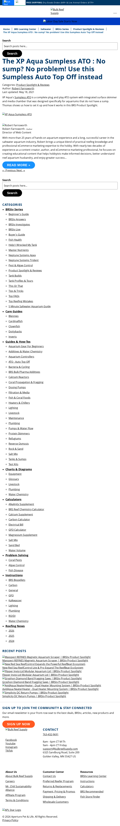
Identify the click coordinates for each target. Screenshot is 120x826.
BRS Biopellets (17, 580)
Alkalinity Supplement (21, 504)
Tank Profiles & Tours (21, 281)
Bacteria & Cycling (19, 367)
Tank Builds (15, 275)
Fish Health (15, 239)
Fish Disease (16, 570)
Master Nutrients (19, 250)
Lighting (13, 407)
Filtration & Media (19, 392)
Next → (20, 170)
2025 (11, 636)
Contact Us (49, 776)
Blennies (14, 316)
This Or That (16, 286)
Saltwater (46, 29)
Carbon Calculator (19, 519)
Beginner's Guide (19, 214)
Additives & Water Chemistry (25, 351)
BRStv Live (14, 229)
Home (6, 29)
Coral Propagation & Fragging (26, 382)
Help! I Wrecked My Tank (23, 245)
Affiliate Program (15, 795)
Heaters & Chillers (19, 402)
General (13, 590)
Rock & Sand (16, 449)
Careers (10, 781)
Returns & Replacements (57, 786)
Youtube (10, 743)
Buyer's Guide (17, 234)
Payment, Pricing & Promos (59, 791)
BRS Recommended (91, 791)
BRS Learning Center (25, 29)
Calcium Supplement (21, 514)
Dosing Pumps (17, 387)
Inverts (13, 336)
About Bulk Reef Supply (19, 776)
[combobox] (60, 46)
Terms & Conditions (17, 800)
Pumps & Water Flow (21, 428)
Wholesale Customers (56, 802)
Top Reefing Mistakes (21, 301)
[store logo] (60, 11)
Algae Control (17, 565)
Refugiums (15, 438)
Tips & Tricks (16, 291)
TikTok (9, 750)
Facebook (11, 740)
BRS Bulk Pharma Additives (24, 372)
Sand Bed (14, 545)
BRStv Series (62, 29)
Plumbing (14, 423)
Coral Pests (15, 560)
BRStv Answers (17, 219)
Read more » (18, 165)
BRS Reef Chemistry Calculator (26, 509)
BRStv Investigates (19, 224)
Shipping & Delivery (54, 796)
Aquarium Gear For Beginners (26, 346)
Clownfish (14, 326)
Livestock (14, 413)
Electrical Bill (16, 524)
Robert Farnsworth (23, 88)
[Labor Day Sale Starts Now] (60, 21)
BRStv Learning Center (93, 776)
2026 (11, 630)
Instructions (87, 781)
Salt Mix (13, 454)
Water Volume (17, 550)
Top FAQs (14, 296)
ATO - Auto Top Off (19, 361)
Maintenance (16, 418)
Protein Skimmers (19, 433)
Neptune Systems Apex (22, 255)
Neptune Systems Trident (24, 260)
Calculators (87, 786)
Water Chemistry (18, 494)
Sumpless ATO (23, 97)
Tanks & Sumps (17, 459)
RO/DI (12, 616)
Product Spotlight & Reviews (89, 29)
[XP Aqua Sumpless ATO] (17, 114)
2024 (11, 641)
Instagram (11, 747)
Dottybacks (15, 331)
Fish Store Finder (90, 796)
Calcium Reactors (19, 377)
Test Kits (13, 464)
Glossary (14, 479)
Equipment (15, 474)
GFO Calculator (17, 529)
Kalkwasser (15, 600)
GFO (11, 595)
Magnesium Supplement (23, 535)
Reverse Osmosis (19, 443)
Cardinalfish (16, 321)
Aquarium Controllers (21, 356)
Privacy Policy (10, 820)
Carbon (13, 585)
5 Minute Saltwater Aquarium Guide (30, 306)
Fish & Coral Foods (19, 397)
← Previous (9, 170)
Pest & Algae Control (21, 265)
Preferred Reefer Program (58, 781)
